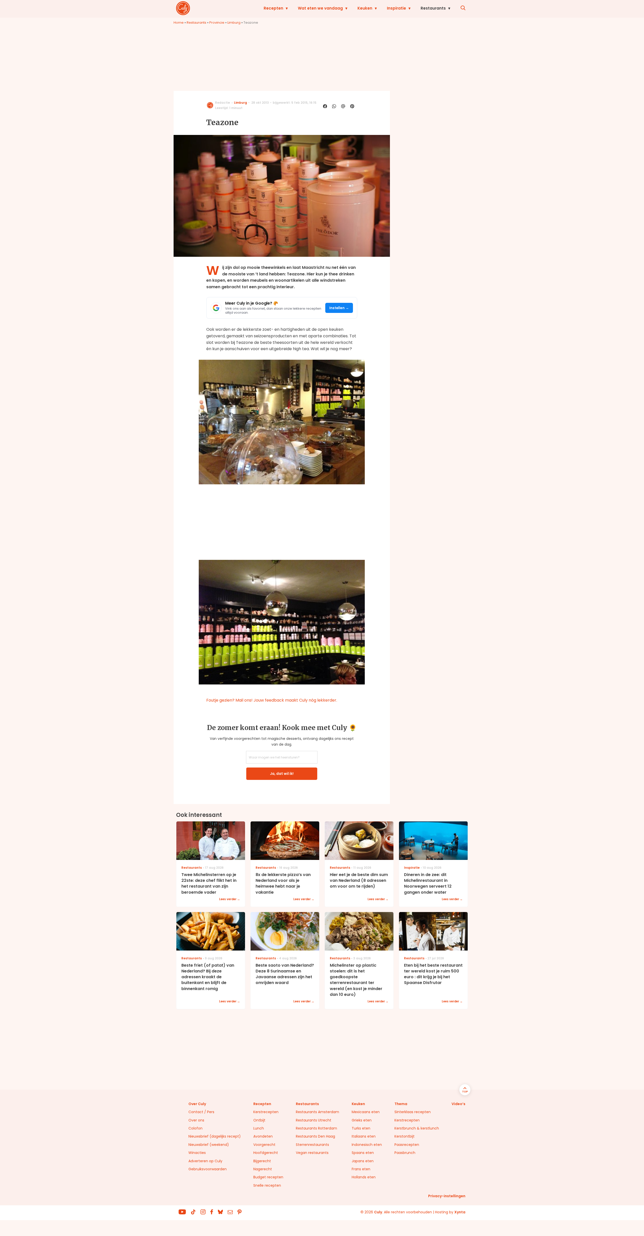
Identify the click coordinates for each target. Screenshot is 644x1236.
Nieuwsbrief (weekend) (208, 1144)
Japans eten (363, 1161)
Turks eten (361, 1128)
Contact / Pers (201, 1111)
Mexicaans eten (366, 1111)
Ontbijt (259, 1120)
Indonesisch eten (367, 1144)
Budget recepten (268, 1177)
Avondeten (263, 1136)
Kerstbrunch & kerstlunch (416, 1128)
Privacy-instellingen (446, 1195)
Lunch (258, 1128)
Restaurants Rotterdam (316, 1128)
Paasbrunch (404, 1152)
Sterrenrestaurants (312, 1144)
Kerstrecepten (265, 1111)
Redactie (222, 102)
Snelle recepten (267, 1185)
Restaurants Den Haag (315, 1136)
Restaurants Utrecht (313, 1120)
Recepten (273, 8)
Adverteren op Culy (205, 1161)
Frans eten (361, 1169)
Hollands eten (364, 1177)
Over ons (196, 1120)
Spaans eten (363, 1152)
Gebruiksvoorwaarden (207, 1169)
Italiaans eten (364, 1136)
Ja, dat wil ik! (282, 773)
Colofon (195, 1128)
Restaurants (433, 8)
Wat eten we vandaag (320, 8)
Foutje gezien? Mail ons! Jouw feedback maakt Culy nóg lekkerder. (271, 700)
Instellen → (339, 308)
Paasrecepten (406, 1144)
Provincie (216, 22)
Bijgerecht (262, 1161)
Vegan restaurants (312, 1152)
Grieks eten (362, 1120)
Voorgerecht (264, 1144)
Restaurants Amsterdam (317, 1111)
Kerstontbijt (404, 1136)
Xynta (459, 1212)
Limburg (233, 22)
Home (179, 22)
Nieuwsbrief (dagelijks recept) (214, 1136)
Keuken (364, 8)
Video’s (458, 1103)
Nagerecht (262, 1169)
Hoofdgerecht (265, 1152)
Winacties (197, 1152)
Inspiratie (396, 8)
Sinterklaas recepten (412, 1111)
